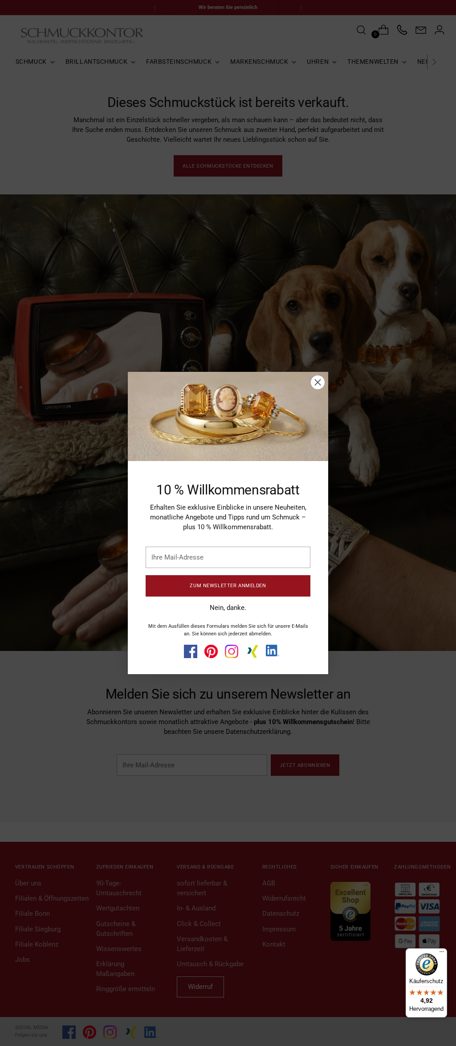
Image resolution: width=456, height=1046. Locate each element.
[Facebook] (190, 651)
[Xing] (252, 651)
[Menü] (441, 953)
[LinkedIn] (272, 650)
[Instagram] (231, 651)
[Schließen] (318, 382)
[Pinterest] (211, 651)
